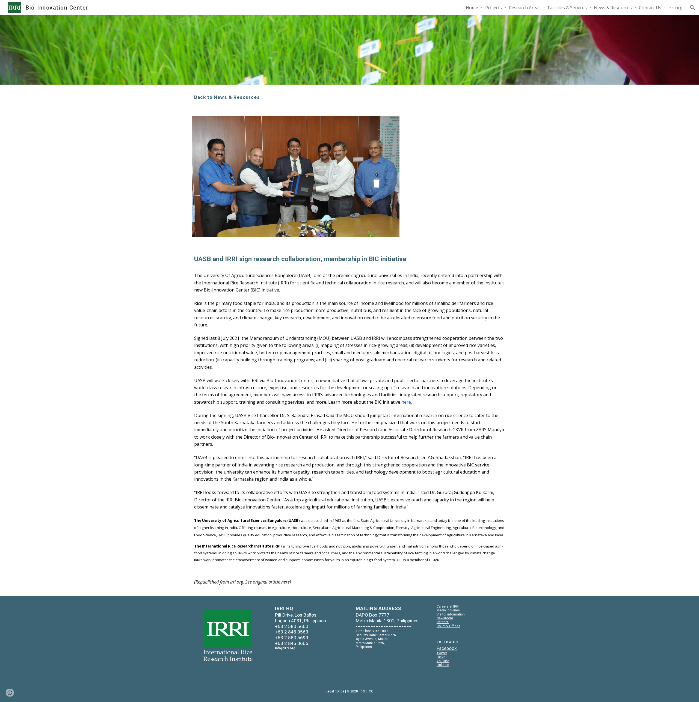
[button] (692, 7)
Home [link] (472, 8)
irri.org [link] (675, 8)
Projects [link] (493, 8)
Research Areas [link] (525, 8)
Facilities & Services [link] (567, 8)
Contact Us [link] (650, 8)
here (406, 402)
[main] (349, 97)
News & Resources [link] (613, 8)
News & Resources (237, 97)
